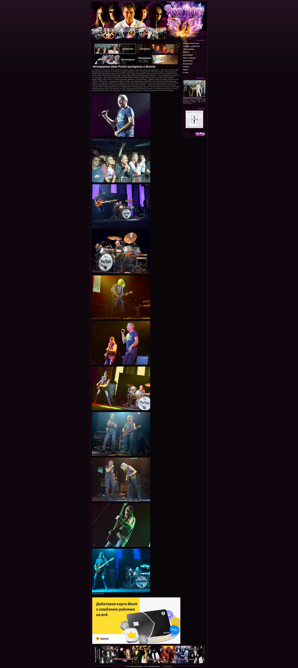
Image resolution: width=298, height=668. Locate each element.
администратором (154, 666)
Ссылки (185, 72)
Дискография (188, 55)
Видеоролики (188, 64)
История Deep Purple (191, 43)
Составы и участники (191, 46)
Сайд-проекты (188, 49)
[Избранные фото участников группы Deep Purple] (129, 40)
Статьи (186, 67)
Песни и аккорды (189, 58)
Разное (185, 69)
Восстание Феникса (136, 666)
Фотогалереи (188, 61)
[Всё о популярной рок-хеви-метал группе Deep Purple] (149, 13)
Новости (186, 52)
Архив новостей (98, 593)
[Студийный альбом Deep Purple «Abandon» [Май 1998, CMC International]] (194, 128)
